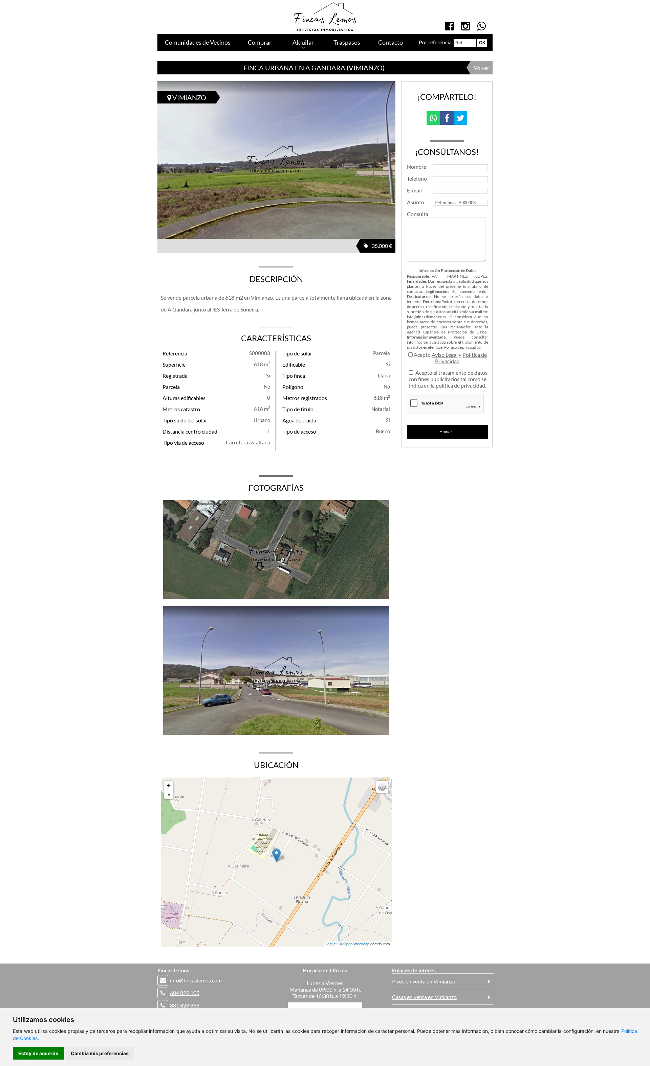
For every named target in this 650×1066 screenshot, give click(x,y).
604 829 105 (184, 993)
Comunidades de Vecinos (198, 42)
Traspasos (346, 42)
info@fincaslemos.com (196, 980)
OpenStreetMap (356, 943)
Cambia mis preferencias (100, 1053)
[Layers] (382, 787)
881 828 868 (184, 1005)
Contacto (390, 42)
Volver (481, 68)
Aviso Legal (445, 354)
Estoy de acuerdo (38, 1053)
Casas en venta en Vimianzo (424, 997)
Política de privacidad (462, 347)
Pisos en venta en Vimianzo (423, 981)
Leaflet (331, 943)
